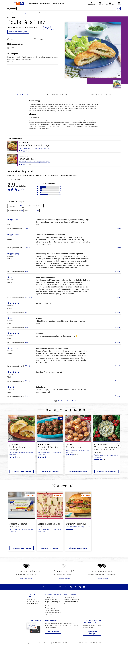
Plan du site (47, 643)
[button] (49, 187)
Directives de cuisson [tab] (101, 94)
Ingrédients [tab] (22, 94)
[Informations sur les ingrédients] (39, 101)
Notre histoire (49, 597)
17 (72, 400)
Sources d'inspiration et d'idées (71, 603)
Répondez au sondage (92, 632)
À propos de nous (57, 3)
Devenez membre (53, 632)
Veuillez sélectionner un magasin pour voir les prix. (34, 148)
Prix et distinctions (51, 608)
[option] (21, 446)
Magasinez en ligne (51, 600)
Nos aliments (33, 3)
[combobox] (15, 206)
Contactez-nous (31, 599)
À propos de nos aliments (71, 600)
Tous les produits (25, 13)
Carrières (48, 606)
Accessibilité (37, 643)
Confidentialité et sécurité (60, 643)
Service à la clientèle (32, 595)
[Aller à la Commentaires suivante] (75, 401)
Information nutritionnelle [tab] (60, 94)
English (28, 643)
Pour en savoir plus (26, 578)
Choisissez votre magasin (18, 32)
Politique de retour (32, 603)
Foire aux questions (33, 601)
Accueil (9, 13)
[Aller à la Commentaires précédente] (52, 401)
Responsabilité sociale (52, 610)
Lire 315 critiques (48, 29)
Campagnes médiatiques (53, 612)
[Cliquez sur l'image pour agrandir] (93, 50)
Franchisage (49, 614)
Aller (118, 8)
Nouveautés (34, 13)
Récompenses (44, 3)
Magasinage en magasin (52, 602)
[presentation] (22, 94)
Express (47, 604)
